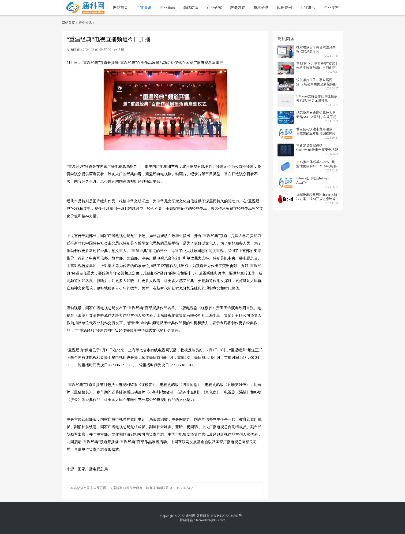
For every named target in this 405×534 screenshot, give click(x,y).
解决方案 (237, 7)
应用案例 (284, 7)
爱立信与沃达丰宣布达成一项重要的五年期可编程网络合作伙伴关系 (316, 133)
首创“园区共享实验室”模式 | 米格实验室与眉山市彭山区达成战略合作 (316, 68)
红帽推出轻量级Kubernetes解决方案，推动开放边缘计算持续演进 (316, 199)
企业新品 (167, 7)
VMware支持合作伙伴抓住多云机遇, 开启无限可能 (316, 98)
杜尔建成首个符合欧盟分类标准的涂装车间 (316, 49)
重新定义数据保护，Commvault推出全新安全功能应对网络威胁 (317, 150)
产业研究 (214, 7)
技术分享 (261, 7)
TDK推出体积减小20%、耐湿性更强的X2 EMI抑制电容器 (316, 166)
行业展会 (307, 7)
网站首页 (120, 7)
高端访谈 (190, 7)
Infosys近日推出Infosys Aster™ (312, 180)
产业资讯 (143, 7)
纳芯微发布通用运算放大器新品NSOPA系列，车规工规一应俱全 (316, 117)
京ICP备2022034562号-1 (227, 516)
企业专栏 (331, 7)
